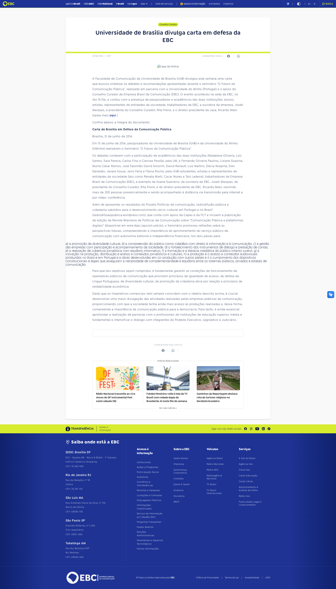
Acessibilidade (252, 577)
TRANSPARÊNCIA (82, 429)
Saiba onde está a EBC (95, 442)
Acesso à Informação (105, 429)
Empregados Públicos (149, 500)
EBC (173, 577)
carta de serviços (164, 3)
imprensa (228, 3)
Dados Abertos (145, 527)
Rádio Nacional (215, 464)
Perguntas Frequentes (149, 522)
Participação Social (148, 472)
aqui (113, 115)
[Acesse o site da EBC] (90, 578)
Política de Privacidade (207, 577)
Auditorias (142, 477)
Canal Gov (244, 469)
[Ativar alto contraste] (299, 4)
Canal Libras (246, 481)
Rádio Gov (244, 496)
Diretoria (179, 490)
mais (143, 3)
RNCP (177, 501)
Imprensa (179, 464)
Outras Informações (148, 548)
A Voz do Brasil (247, 458)
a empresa (214, 3)
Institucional (144, 462)
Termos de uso (232, 577)
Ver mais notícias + (168, 408)
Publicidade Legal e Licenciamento (250, 503)
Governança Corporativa (180, 471)
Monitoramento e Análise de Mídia (248, 489)
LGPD (267, 577)
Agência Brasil (215, 458)
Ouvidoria (179, 496)
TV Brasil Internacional (214, 492)
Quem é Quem (182, 484)
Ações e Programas (147, 467)
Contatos (179, 478)
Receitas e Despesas (148, 490)
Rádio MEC (213, 469)
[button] (309, 3)
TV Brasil (211, 484)
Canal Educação (248, 475)
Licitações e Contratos (149, 495)
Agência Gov (246, 464)
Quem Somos (181, 458)
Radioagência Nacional (214, 477)
